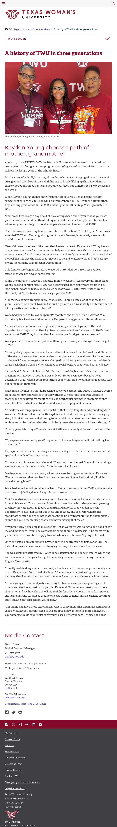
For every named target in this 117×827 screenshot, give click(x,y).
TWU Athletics (12, 821)
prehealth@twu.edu (15, 697)
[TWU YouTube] (40, 724)
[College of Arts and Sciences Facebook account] (7, 712)
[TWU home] (7, 29)
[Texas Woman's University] (40, 14)
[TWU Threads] (27, 724)
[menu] (3, 3)
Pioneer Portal (12, 739)
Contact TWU (12, 776)
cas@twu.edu (11, 688)
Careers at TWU (13, 764)
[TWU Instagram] (20, 724)
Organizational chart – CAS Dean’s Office (25, 703)
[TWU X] (13, 724)
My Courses (11, 733)
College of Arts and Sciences (26, 29)
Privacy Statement (15, 757)
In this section (16, 38)
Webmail (9, 745)
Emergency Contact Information (22, 782)
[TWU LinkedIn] (33, 724)
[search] (113, 3)
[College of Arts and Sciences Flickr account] (20, 712)
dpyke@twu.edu (15, 656)
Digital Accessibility (15, 788)
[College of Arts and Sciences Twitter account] (13, 712)
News (48, 29)
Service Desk (12, 751)
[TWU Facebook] (7, 724)
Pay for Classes (13, 770)
